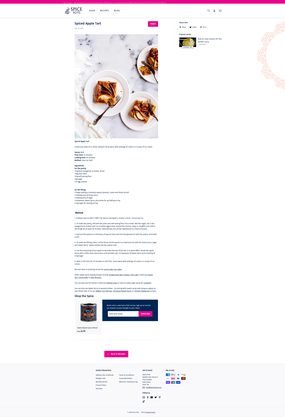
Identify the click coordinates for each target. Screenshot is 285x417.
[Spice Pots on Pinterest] (160, 397)
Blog (117, 10)
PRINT (153, 24)
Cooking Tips (187, 47)
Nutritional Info (101, 382)
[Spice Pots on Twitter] (156, 397)
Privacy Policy (101, 385)
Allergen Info (100, 378)
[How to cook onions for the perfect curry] (187, 42)
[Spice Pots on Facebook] (148, 397)
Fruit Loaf (134, 275)
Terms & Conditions (126, 375)
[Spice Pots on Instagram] (143, 397)
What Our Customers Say (128, 382)
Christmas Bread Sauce (122, 291)
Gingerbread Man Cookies (119, 275)
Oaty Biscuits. (96, 277)
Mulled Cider (112, 283)
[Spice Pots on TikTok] (143, 401)
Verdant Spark (150, 412)
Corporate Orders (125, 378)
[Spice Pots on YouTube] (152, 397)
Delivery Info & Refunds (105, 375)
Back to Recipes (117, 354)
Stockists (99, 389)
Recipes (104, 10)
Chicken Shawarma (141, 291)
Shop (92, 10)
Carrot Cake (83, 277)
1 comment (202, 44)
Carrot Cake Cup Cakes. (113, 269)
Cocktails (147, 283)
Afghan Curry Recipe (104, 291)
